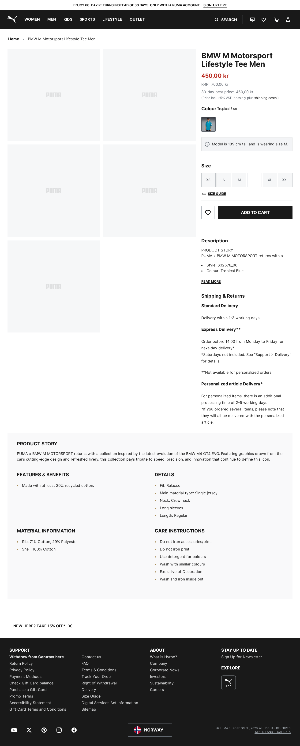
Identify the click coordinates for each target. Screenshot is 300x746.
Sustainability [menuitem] (162, 683)
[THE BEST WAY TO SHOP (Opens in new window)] (228, 683)
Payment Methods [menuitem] (25, 676)
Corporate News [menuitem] (164, 670)
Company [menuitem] (158, 663)
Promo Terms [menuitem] (21, 696)
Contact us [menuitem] (91, 656)
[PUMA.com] (11, 19)
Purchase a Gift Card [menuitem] (28, 689)
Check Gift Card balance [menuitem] (31, 683)
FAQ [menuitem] (85, 663)
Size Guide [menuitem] (91, 696)
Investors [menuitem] (158, 676)
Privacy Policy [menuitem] (21, 670)
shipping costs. (266, 98)
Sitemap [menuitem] (89, 709)
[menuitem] (32, 19)
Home (13, 39)
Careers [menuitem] (157, 689)
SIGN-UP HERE (215, 5)
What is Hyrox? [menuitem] (163, 656)
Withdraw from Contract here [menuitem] (36, 656)
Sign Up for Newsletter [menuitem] (241, 656)
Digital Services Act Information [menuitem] (110, 702)
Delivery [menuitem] (89, 689)
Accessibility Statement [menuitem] (30, 702)
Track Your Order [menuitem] (97, 676)
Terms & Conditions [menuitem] (99, 670)
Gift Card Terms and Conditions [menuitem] (37, 709)
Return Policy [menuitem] (21, 663)
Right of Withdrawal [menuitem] (99, 683)
